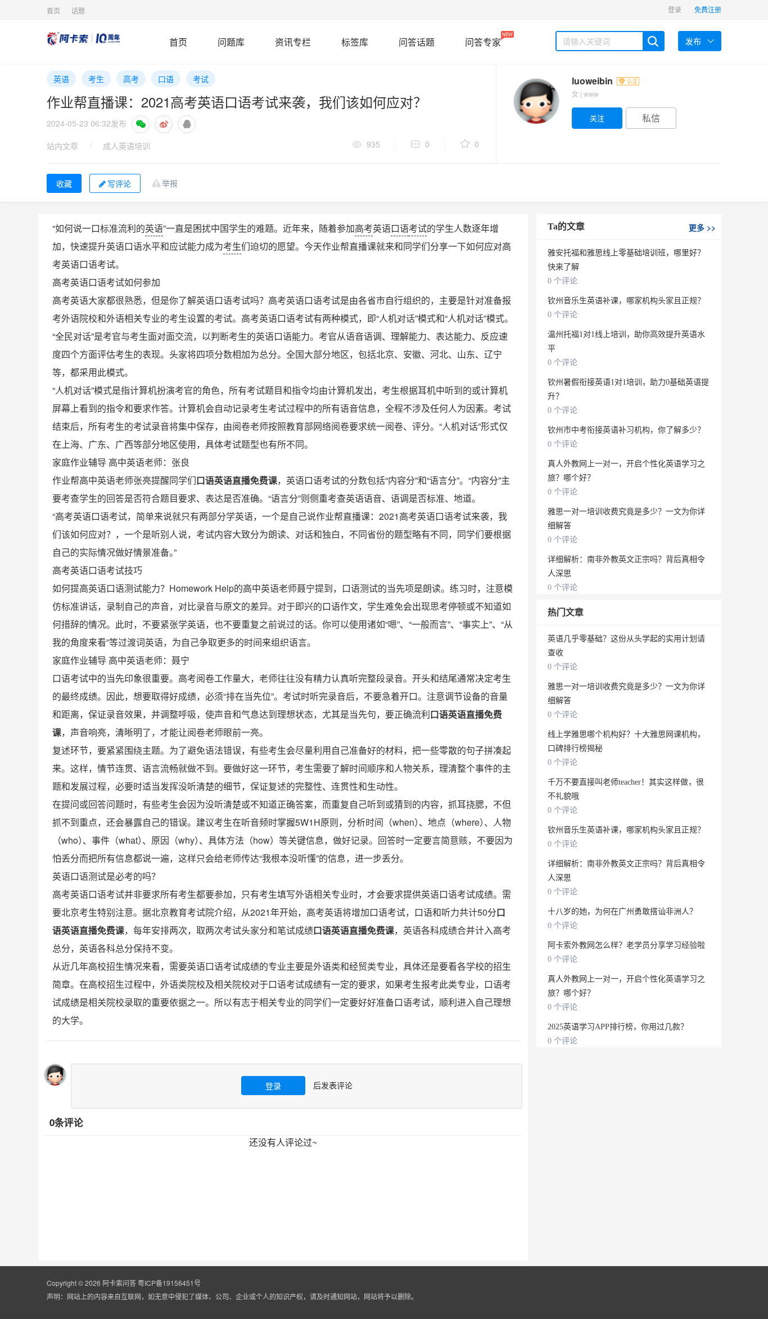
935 (373, 144)
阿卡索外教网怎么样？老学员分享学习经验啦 (626, 945)
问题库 (231, 41)
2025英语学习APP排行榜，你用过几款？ (618, 1027)
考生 (96, 78)
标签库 (354, 41)
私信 (651, 117)
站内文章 (62, 145)
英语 (61, 78)
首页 (53, 10)
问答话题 (417, 41)
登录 (674, 9)
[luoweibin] (535, 101)
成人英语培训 (126, 145)
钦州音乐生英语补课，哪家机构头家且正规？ (626, 300)
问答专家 (483, 39)
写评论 (119, 183)
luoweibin (593, 80)
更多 (702, 227)
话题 (78, 10)
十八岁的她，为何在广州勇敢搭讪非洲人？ (622, 911)
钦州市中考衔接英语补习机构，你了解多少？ (626, 430)
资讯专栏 (293, 41)
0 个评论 (562, 281)
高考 (131, 78)
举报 (170, 182)
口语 (166, 78)
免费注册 (707, 9)
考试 (201, 78)
